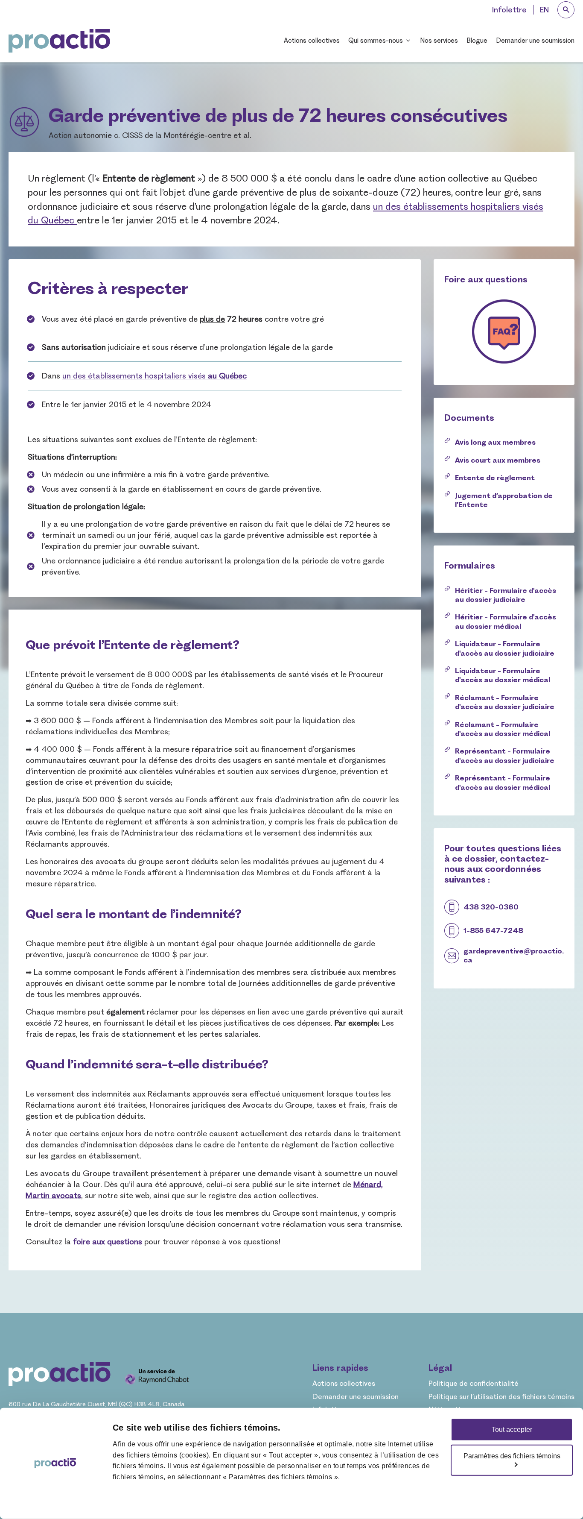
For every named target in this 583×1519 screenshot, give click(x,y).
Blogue (476, 40)
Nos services (439, 40)
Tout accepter (512, 1429)
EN (544, 9)
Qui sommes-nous (375, 40)
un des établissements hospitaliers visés (154, 375)
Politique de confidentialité (474, 1383)
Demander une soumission (535, 40)
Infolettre (509, 9)
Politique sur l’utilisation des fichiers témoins (501, 1396)
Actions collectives (312, 40)
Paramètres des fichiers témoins (511, 1456)
